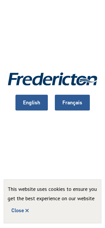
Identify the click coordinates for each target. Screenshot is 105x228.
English (31, 102)
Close (17, 210)
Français (72, 102)
